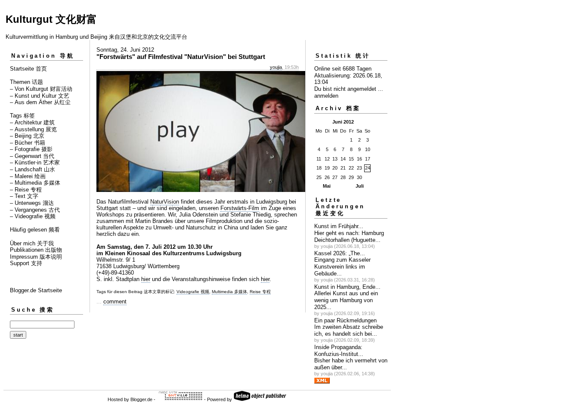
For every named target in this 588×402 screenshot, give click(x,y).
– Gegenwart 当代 (32, 156)
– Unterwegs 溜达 (32, 203)
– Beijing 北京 (27, 136)
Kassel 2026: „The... (339, 253)
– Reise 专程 (26, 189)
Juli (360, 186)
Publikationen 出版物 (36, 250)
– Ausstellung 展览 (33, 129)
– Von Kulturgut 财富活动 (41, 89)
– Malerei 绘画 (28, 176)
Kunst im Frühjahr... (338, 226)
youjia (276, 67)
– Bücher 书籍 (27, 142)
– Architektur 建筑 (32, 122)
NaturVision (164, 201)
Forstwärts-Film (239, 208)
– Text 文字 (24, 196)
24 (367, 167)
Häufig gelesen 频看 (35, 229)
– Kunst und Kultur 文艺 (39, 96)
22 (351, 167)
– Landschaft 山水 (32, 169)
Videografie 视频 (192, 291)
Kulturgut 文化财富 (51, 19)
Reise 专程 (260, 291)
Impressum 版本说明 (36, 257)
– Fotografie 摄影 (31, 149)
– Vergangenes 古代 (35, 210)
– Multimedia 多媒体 (35, 182)
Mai (327, 186)
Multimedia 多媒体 (229, 291)
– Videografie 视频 (33, 216)
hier (145, 279)
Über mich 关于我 (32, 243)
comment (115, 301)
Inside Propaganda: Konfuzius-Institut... (338, 350)
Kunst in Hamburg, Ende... (347, 287)
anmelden (326, 96)
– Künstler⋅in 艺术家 (35, 162)
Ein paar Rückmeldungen (345, 320)
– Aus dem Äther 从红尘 (40, 102)
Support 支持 (26, 263)
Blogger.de (141, 399)
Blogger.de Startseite (36, 290)
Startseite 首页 (28, 68)
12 (327, 158)
